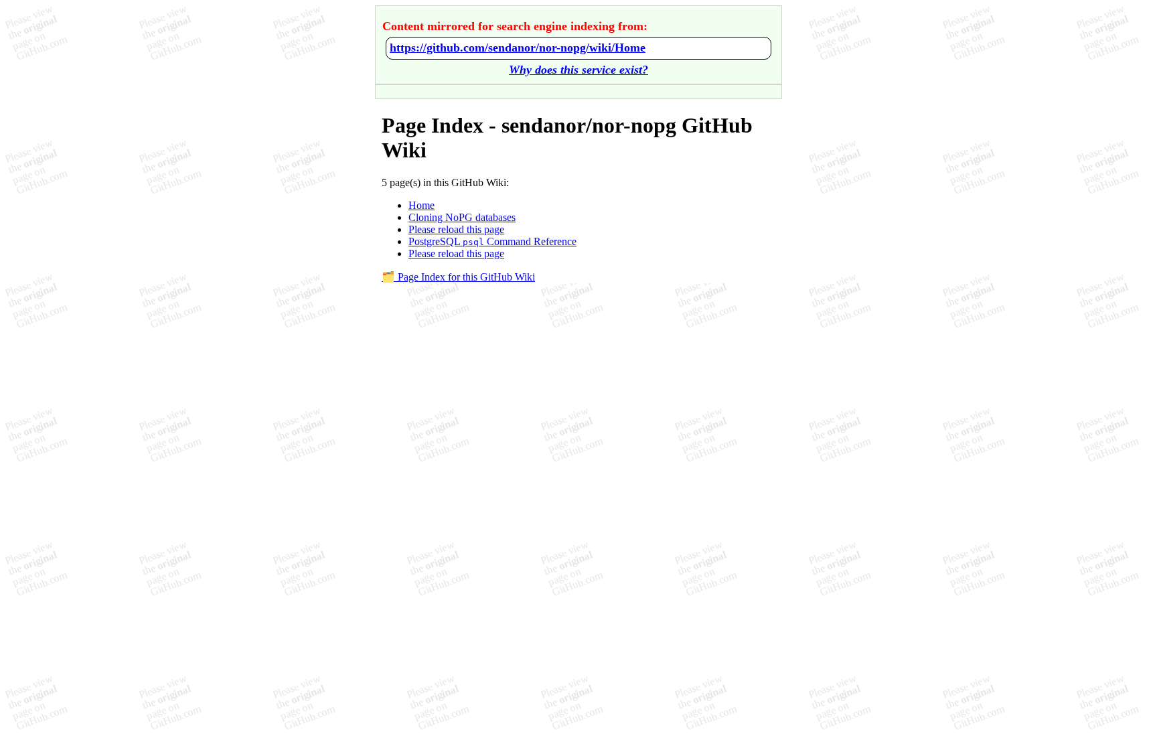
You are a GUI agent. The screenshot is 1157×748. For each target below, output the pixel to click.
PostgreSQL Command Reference (492, 241)
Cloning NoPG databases (462, 217)
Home (421, 205)
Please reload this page (456, 229)
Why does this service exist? (578, 69)
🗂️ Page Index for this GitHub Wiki (458, 277)
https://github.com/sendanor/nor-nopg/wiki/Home (517, 47)
